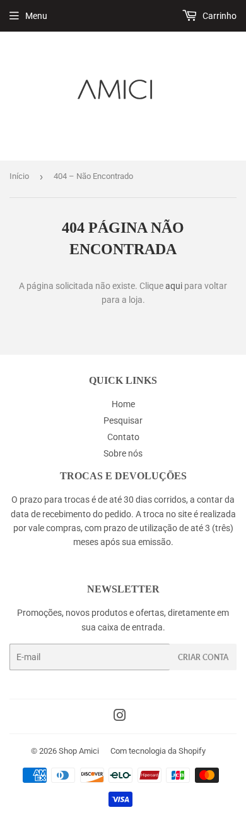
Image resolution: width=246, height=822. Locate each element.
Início (19, 176)
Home (123, 404)
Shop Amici (79, 751)
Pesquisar (123, 420)
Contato (123, 437)
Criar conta (203, 657)
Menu (36, 16)
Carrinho (219, 16)
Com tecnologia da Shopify (158, 751)
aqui (173, 286)
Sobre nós (123, 453)
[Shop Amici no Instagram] (120, 717)
